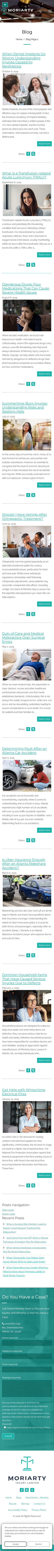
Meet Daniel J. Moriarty (37, 1497)
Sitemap (25, 1503)
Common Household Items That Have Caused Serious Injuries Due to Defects (24, 979)
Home (19, 39)
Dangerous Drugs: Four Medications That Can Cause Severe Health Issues (25, 288)
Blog (18, 1497)
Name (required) (10, 1337)
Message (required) (11, 1377)
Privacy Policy (39, 1510)
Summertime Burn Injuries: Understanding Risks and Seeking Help (24, 407)
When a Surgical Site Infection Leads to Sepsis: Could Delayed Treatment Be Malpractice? (24, 1228)
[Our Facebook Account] (22, 1491)
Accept (16, 1544)
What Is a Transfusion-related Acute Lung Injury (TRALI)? (26, 175)
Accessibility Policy (17, 1510)
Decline (38, 1544)
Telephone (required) (12, 1351)
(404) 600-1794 (12, 1323)
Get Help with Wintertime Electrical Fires (23, 1092)
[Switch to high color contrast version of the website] (5, 4)
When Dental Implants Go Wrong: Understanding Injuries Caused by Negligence (23, 60)
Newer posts (8, 1214)
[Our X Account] (27, 1491)
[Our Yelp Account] (32, 1491)
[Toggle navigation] (50, 11)
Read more (44, 143)
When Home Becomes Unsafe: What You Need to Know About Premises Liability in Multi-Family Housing (25, 1271)
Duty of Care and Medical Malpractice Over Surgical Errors (23, 637)
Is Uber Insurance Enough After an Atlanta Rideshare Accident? (24, 864)
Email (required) (10, 1364)
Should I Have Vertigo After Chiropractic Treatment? (24, 516)
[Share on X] (33, 154)
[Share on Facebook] (28, 154)
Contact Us (39, 1503)
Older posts (8, 1210)
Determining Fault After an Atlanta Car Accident (24, 751)
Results (12, 1503)
